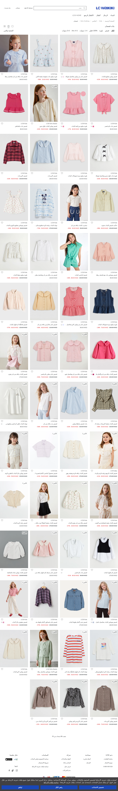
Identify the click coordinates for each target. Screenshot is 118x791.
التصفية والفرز (8, 31)
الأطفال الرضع (89, 15)
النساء (113, 15)
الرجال (105, 15)
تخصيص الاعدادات (98, 787)
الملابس (94, 21)
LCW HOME (76, 15)
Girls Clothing (85, 21)
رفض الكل (59, 787)
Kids (100, 21)
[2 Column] (12, 26)
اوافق (20, 787)
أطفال (98, 15)
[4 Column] (8, 26)
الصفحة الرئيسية (109, 21)
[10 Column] (5, 26)
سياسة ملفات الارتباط (51, 782)
